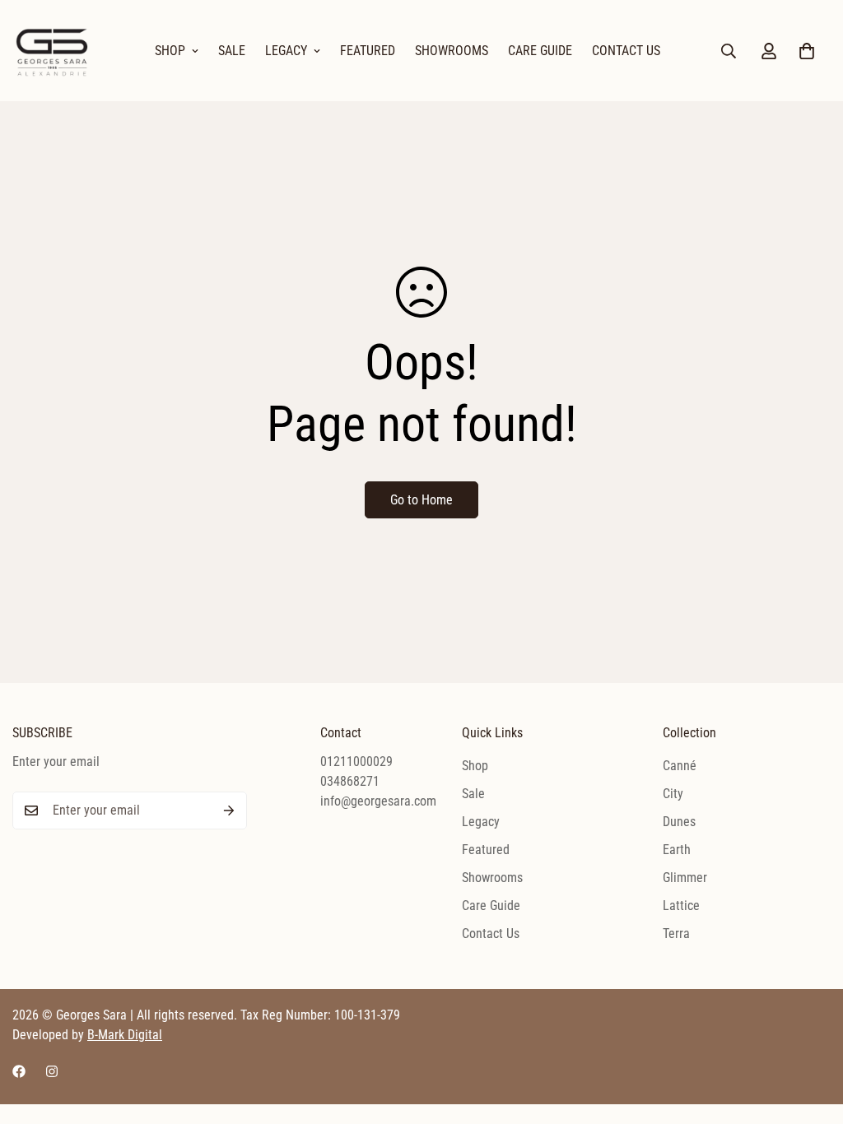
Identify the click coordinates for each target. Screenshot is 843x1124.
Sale (231, 50)
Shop (170, 50)
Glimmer (685, 877)
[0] (807, 51)
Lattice (681, 905)
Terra (676, 933)
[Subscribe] (229, 810)
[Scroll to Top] (811, 1034)
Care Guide (540, 50)
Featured (367, 50)
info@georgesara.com (374, 801)
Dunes (679, 821)
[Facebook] (19, 1071)
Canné (679, 765)
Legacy (286, 50)
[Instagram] (51, 1071)
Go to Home (421, 500)
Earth (677, 849)
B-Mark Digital (124, 1035)
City (673, 793)
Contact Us (626, 50)
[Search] (728, 51)
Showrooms (451, 50)
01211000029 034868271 (356, 771)
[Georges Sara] (53, 50)
